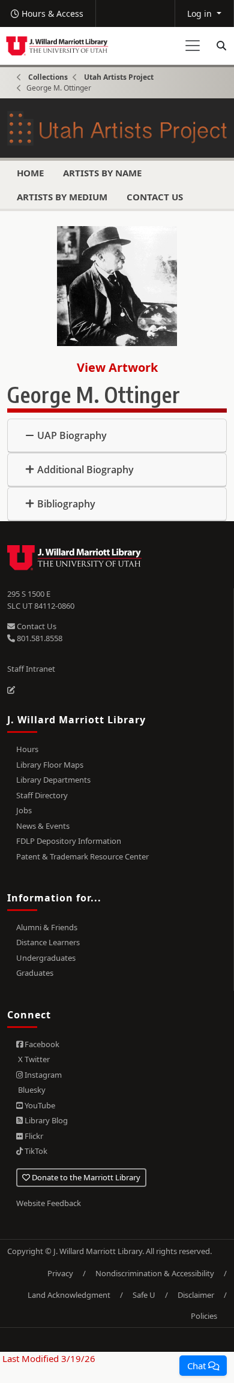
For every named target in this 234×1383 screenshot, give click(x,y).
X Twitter (33, 1059)
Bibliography (66, 503)
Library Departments (53, 779)
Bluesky (31, 1089)
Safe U (144, 1294)
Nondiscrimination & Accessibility (154, 1273)
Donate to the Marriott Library (85, 1177)
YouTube (39, 1105)
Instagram (42, 1074)
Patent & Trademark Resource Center (82, 856)
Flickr (33, 1136)
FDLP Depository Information (68, 840)
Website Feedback (48, 1203)
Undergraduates (46, 957)
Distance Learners (48, 942)
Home (30, 173)
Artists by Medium (62, 197)
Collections (48, 77)
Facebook (41, 1044)
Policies (204, 1315)
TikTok (35, 1151)
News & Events (43, 825)
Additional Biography (85, 469)
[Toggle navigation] (192, 45)
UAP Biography (72, 435)
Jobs (24, 810)
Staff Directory (42, 795)
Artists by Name (102, 173)
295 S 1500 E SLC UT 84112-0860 (40, 599)
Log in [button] (200, 13)
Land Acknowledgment (69, 1294)
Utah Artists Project (119, 77)
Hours (27, 749)
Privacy (60, 1273)
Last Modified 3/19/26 (47, 1358)
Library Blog (45, 1120)
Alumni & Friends (46, 927)
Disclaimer (196, 1294)
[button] (203, 1365)
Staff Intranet (31, 668)
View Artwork (117, 367)
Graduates (34, 972)
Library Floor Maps (49, 764)
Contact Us (155, 197)
